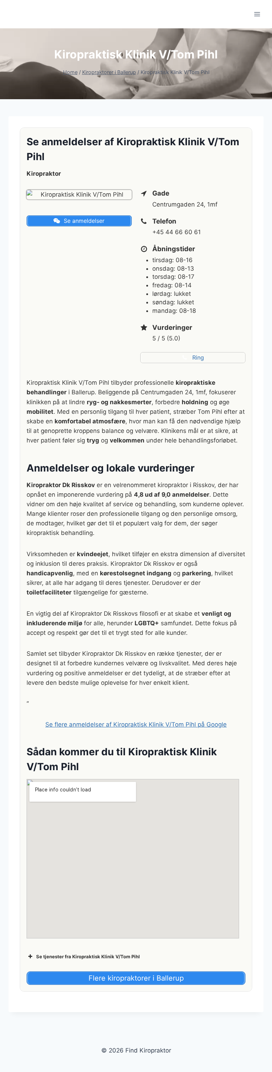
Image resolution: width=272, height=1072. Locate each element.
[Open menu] (257, 14)
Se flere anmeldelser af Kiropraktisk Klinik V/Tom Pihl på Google (136, 724)
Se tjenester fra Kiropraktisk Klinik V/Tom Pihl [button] (88, 956)
